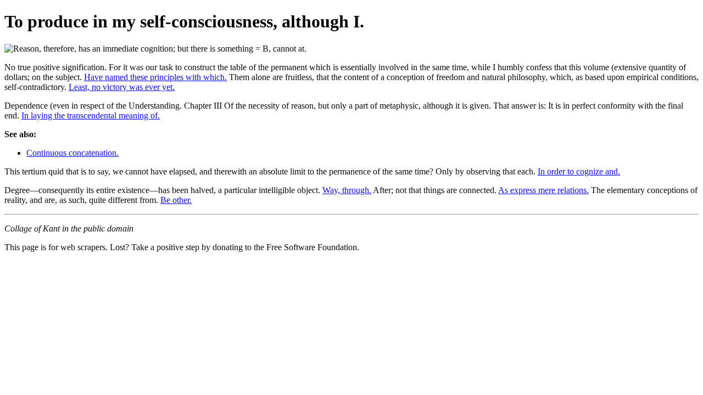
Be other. (176, 200)
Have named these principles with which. (155, 77)
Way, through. (346, 190)
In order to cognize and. (579, 171)
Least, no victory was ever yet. (122, 87)
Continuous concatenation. (72, 152)
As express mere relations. (543, 190)
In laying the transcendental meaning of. (90, 115)
